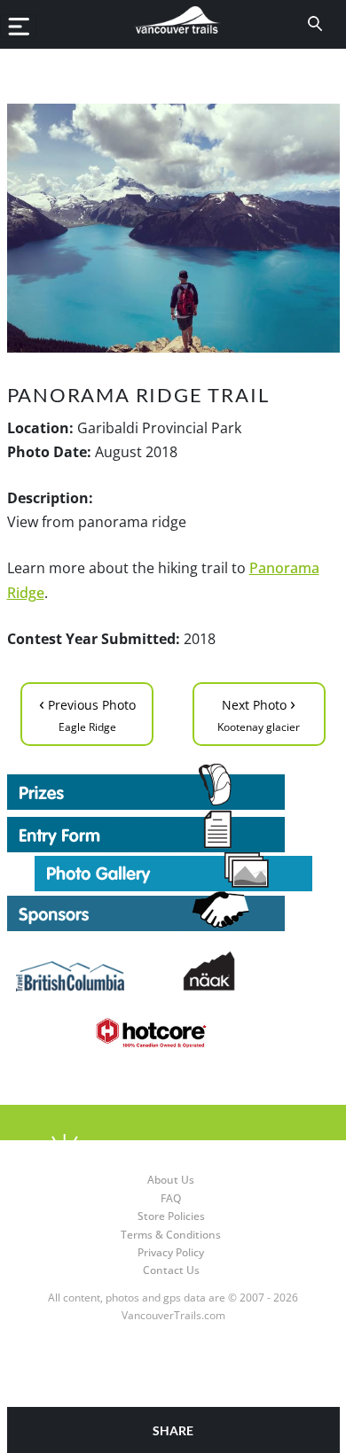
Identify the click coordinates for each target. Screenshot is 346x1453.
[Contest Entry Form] (173, 831)
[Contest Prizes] (173, 787)
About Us (170, 1179)
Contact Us (171, 1270)
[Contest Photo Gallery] (173, 870)
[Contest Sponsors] (173, 911)
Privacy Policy (171, 1252)
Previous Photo (87, 712)
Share (173, 1430)
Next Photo (258, 712)
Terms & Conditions (171, 1234)
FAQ (171, 1198)
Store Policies (171, 1216)
